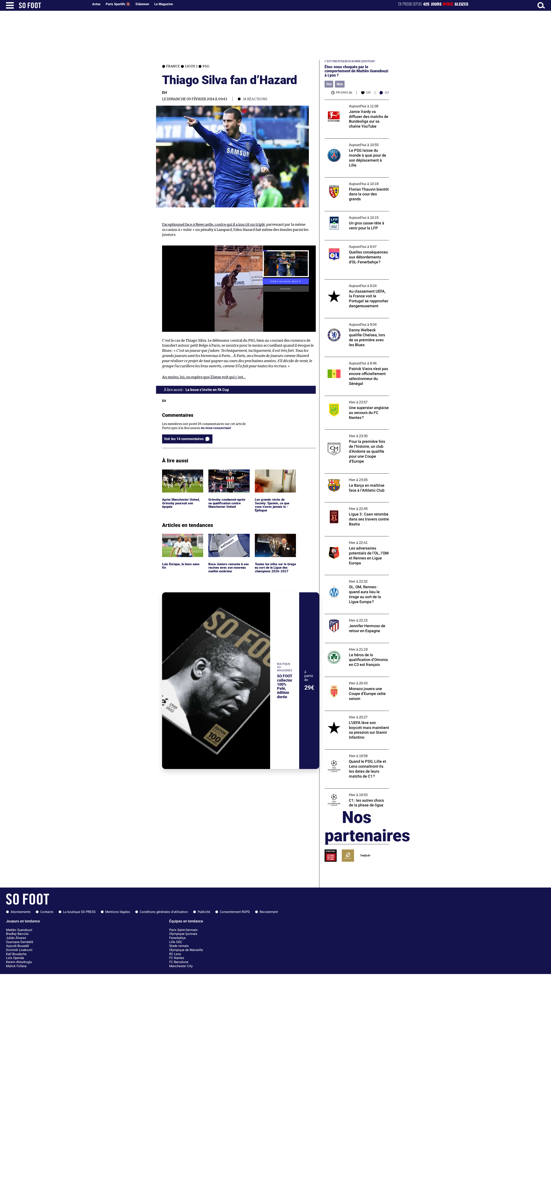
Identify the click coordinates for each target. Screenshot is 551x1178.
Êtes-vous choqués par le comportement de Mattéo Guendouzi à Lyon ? (356, 71)
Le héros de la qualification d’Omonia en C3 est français (355, 647)
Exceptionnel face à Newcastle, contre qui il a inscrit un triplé (213, 224)
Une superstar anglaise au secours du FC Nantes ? (355, 399)
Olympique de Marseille (186, 950)
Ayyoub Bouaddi (17, 946)
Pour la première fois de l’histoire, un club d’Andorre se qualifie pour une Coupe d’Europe (356, 435)
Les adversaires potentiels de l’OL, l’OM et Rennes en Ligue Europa (355, 540)
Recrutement (269, 912)
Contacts (46, 912)
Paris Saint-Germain (183, 930)
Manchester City (181, 966)
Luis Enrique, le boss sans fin (181, 537)
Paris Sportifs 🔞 (118, 4)
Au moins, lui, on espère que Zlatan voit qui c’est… (204, 377)
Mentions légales (117, 912)
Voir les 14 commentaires (184, 439)
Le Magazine (163, 4)
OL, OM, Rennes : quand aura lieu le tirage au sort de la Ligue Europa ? (356, 579)
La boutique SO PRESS (79, 912)
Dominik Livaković (19, 950)
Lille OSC (175, 942)
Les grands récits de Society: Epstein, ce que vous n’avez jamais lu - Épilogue (272, 477)
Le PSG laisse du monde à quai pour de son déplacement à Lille (356, 142)
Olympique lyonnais (183, 934)
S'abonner (142, 4)
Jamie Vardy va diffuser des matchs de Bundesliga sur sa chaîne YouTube (353, 103)
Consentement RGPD (235, 912)
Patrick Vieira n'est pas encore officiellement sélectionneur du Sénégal (355, 360)
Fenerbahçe (177, 938)
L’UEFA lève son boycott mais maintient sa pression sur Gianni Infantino (356, 714)
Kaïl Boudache (16, 954)
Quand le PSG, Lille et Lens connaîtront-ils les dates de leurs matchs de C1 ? (356, 753)
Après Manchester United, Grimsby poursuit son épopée (182, 475)
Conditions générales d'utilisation (164, 912)
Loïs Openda (15, 958)
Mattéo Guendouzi (19, 930)
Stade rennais (179, 946)
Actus (96, 4)
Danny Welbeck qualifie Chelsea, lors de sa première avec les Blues (356, 322)
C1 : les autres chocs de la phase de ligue (354, 790)
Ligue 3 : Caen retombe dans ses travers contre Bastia (354, 506)
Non (340, 84)
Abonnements (21, 912)
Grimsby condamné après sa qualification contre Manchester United (228, 475)
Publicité (204, 912)
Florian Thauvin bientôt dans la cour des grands (355, 181)
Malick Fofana (16, 966)
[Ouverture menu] (10, 5)
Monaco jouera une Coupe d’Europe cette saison (356, 680)
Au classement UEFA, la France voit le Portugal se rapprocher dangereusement (355, 283)
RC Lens (175, 954)
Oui (328, 84)
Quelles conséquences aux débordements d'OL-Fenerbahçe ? (356, 244)
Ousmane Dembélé (19, 942)
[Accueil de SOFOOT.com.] (53, 5)
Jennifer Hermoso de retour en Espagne (355, 616)
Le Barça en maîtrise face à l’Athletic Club (356, 475)
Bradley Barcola (17, 934)
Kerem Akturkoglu (19, 962)
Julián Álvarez (16, 938)
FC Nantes (176, 958)
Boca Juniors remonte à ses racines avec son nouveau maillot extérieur (228, 539)
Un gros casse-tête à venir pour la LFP (353, 213)
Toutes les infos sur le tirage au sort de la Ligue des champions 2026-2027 (275, 539)
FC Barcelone (178, 962)
